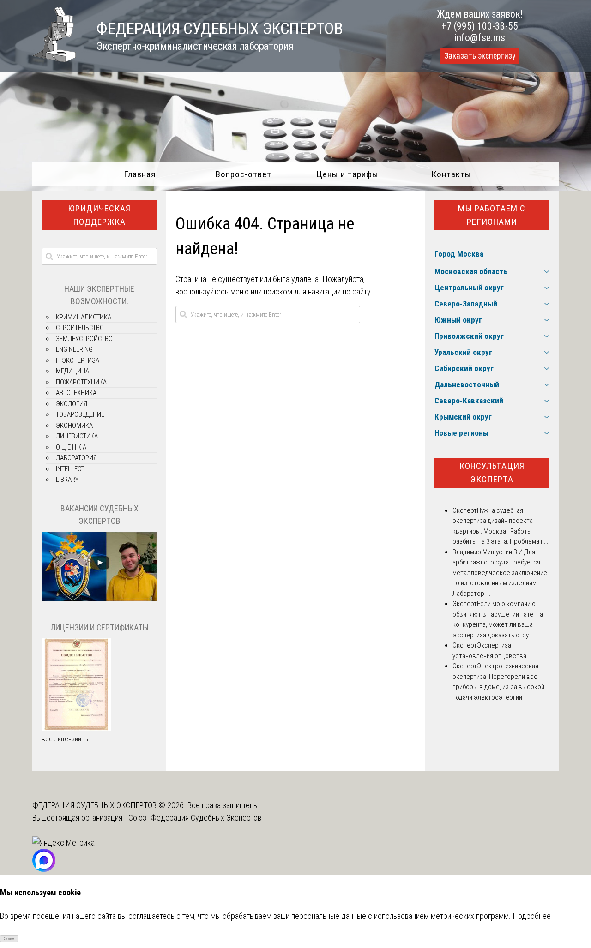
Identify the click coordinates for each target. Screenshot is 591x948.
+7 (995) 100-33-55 (479, 26)
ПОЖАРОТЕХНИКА (81, 382)
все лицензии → (66, 739)
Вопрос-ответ (243, 174)
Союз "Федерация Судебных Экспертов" (196, 817)
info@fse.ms (480, 37)
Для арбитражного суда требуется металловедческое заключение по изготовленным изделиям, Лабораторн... (499, 573)
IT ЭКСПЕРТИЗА (77, 360)
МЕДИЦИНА (72, 371)
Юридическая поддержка (99, 215)
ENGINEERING (74, 349)
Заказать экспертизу (479, 55)
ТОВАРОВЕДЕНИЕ (80, 414)
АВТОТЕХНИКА (76, 393)
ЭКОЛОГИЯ (71, 404)
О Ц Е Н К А (71, 447)
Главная (140, 174)
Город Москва (458, 253)
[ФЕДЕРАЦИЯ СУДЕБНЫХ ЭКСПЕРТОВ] (54, 59)
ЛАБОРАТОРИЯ (76, 458)
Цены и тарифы (347, 174)
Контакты (451, 174)
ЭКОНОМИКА (74, 425)
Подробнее (532, 916)
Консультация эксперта (492, 473)
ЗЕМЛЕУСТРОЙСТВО (84, 339)
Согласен (9, 939)
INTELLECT (70, 469)
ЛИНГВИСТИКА (77, 436)
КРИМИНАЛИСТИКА (83, 317)
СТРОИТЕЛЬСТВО (80, 328)
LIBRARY (67, 479)
